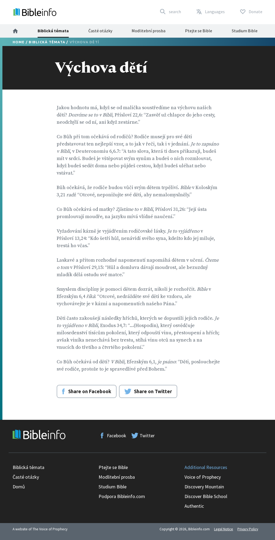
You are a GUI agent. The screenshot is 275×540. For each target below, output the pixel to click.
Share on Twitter (153, 391)
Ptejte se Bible (198, 30)
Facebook (116, 435)
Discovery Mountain (204, 487)
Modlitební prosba (148, 30)
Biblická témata (53, 30)
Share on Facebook (89, 391)
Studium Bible (245, 30)
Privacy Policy (247, 529)
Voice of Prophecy (202, 477)
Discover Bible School (205, 496)
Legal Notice (223, 529)
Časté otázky (100, 30)
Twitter (147, 435)
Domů (19, 487)
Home (19, 42)
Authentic (194, 506)
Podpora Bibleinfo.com (122, 496)
